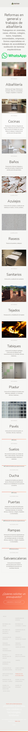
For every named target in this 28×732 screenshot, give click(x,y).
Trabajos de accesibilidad (19, 674)
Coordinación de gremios (20, 630)
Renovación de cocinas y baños (7, 680)
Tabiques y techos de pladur (20, 638)
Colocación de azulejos (7, 638)
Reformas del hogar (7, 625)
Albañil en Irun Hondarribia (19, 680)
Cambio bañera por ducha (19, 669)
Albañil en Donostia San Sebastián (6, 687)
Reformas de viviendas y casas (20, 625)
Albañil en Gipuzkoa (18, 686)
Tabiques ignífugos (18, 644)
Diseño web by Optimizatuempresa (14, 703)
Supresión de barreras (6, 663)
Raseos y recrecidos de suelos (7, 656)
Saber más (17, 721)
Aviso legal (6, 691)
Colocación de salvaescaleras (7, 669)
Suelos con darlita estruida (20, 655)
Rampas (18, 660)
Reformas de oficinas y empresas (6, 631)
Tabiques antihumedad (6, 644)
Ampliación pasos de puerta (8, 674)
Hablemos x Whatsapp (14, 602)
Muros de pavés (20, 647)
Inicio (4, 616)
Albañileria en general (19, 619)
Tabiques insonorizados (7, 649)
